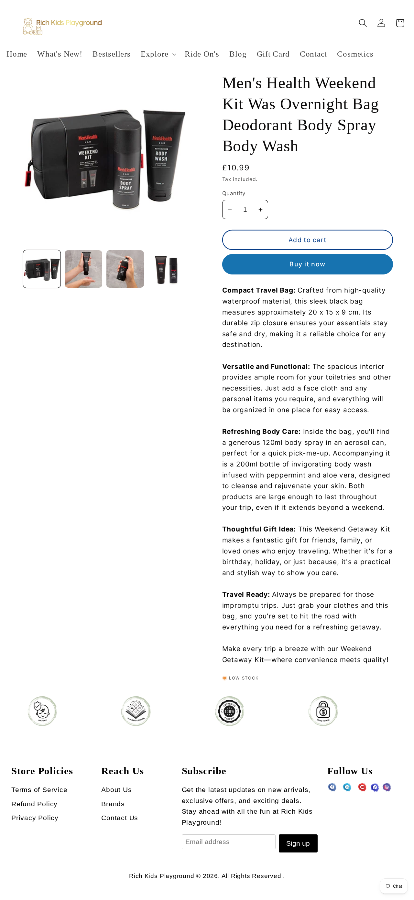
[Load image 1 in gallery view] (42, 269)
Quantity (233, 193)
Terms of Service (39, 789)
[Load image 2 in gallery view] (83, 269)
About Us (116, 789)
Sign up (298, 843)
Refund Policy (34, 804)
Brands (113, 804)
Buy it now (307, 264)
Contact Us (119, 817)
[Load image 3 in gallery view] (125, 269)
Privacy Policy (35, 817)
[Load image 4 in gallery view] (167, 269)
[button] (158, 54)
